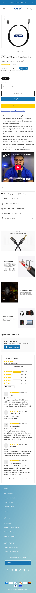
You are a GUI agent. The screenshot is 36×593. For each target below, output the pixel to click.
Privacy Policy (8, 502)
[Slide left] (14, 51)
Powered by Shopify (22, 589)
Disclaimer (7, 511)
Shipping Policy (9, 532)
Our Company (8, 494)
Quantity (3, 83)
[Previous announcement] (3, 2)
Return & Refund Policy (11, 527)
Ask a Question (13, 347)
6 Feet (5, 78)
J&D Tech (14, 589)
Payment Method (9, 498)
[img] (14, 393)
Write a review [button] (18, 366)
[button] (4, 8)
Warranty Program (9, 536)
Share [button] (5, 187)
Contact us (16, 72)
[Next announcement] (32, 2)
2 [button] (13, 479)
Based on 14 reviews (11, 363)
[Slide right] (22, 51)
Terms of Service (9, 506)
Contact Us (7, 523)
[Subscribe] (29, 562)
